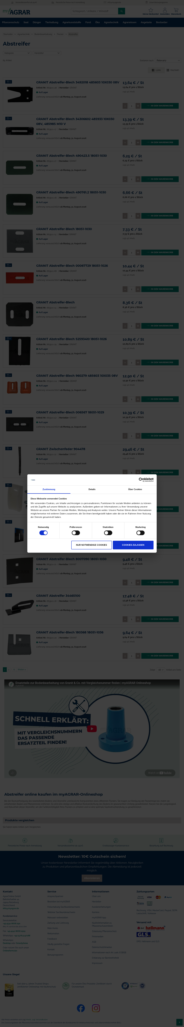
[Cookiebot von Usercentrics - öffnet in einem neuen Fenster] (141, 480)
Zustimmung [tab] (49, 489)
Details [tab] (92, 489)
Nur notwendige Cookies (91, 545)
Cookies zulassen (133, 545)
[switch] (76, 533)
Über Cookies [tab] (135, 489)
